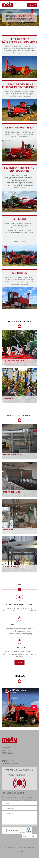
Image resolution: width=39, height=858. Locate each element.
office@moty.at (13, 763)
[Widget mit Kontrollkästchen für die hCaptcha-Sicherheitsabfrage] (17, 830)
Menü (31, 5)
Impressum (20, 852)
